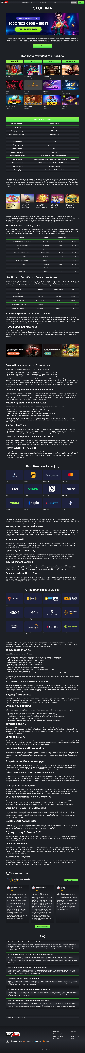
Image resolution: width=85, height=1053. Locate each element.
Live (32, 61)
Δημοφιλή (13, 61)
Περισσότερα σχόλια (42, 926)
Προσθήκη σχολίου (71, 880)
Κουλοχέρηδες (69, 61)
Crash (50, 61)
